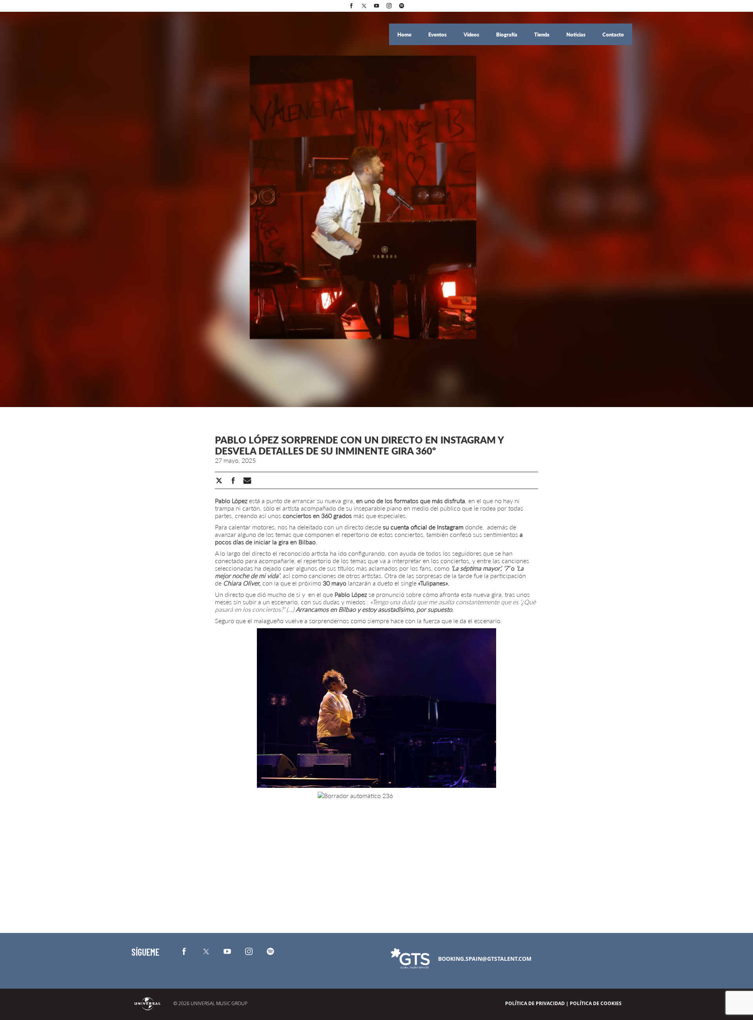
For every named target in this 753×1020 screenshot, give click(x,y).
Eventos (438, 34)
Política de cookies (596, 1003)
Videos (472, 34)
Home (405, 34)
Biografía (507, 34)
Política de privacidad (535, 1003)
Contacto (613, 34)
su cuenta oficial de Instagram (422, 527)
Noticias (576, 34)
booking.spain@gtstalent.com (484, 958)
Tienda (542, 34)
